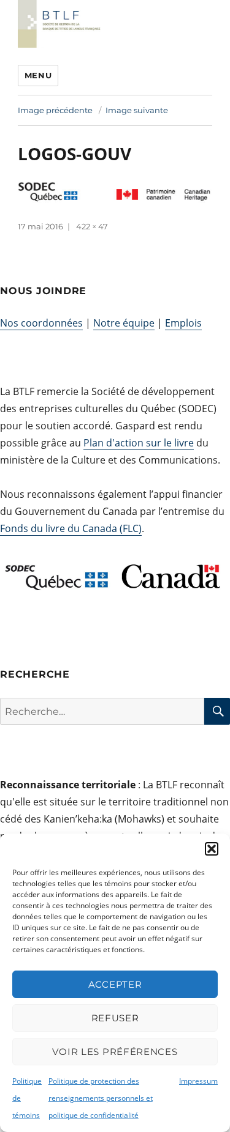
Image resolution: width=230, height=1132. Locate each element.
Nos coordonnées (41, 323)
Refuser (115, 1018)
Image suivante (136, 110)
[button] (211, 849)
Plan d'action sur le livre (138, 442)
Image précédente (55, 110)
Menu (38, 75)
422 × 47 (92, 226)
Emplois (183, 323)
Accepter (115, 984)
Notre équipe (124, 323)
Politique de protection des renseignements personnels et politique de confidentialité (100, 1098)
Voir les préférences (114, 1051)
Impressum (198, 1081)
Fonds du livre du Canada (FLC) (71, 528)
